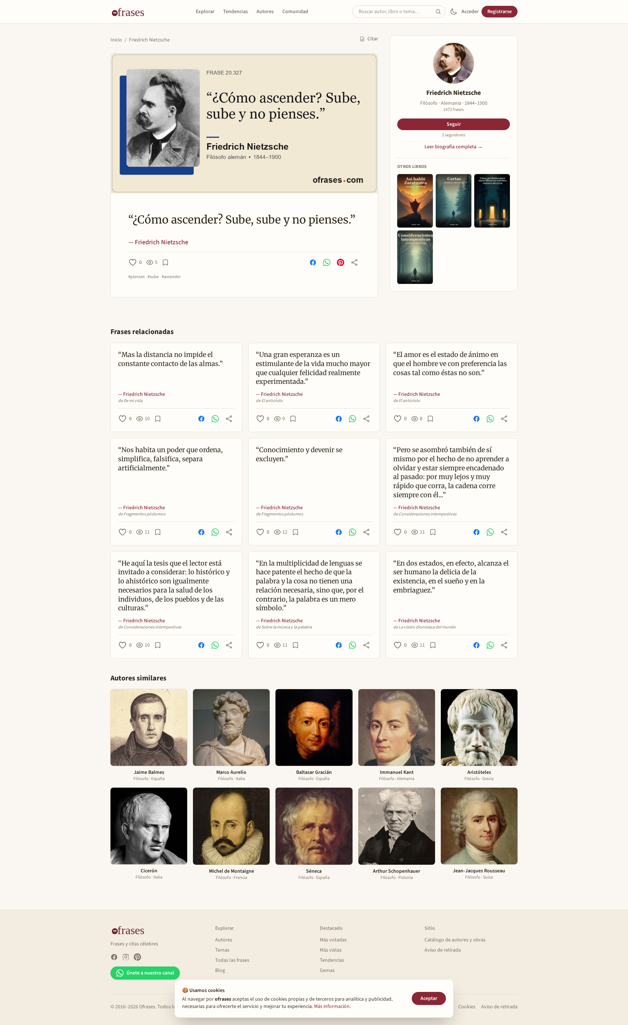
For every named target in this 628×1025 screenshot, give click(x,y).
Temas (222, 950)
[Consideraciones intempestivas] (415, 257)
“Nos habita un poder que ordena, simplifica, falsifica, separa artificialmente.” (170, 459)
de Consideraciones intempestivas (424, 514)
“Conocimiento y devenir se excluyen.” (299, 454)
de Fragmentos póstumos (141, 514)
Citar (372, 39)
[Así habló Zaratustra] (415, 201)
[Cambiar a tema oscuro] (453, 11)
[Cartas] (453, 201)
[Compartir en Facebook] (313, 262)
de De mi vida (130, 401)
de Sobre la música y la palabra (284, 627)
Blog (220, 970)
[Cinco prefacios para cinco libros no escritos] (492, 201)
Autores (265, 11)
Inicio (116, 40)
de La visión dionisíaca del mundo (424, 627)
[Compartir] (354, 262)
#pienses (136, 277)
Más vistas (331, 950)
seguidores (453, 135)
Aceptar (428, 998)
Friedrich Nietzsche (149, 40)
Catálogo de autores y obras (455, 940)
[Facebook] (114, 957)
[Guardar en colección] (165, 262)
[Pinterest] (137, 957)
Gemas (327, 970)
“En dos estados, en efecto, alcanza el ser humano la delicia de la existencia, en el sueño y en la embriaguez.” (451, 576)
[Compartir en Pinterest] (340, 262)
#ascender (171, 277)
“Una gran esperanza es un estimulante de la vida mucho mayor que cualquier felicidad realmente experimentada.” (313, 368)
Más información (332, 1006)
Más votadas (333, 940)
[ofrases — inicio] (130, 12)
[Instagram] (125, 957)
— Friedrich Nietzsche (158, 242)
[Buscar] (440, 11)
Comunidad (295, 11)
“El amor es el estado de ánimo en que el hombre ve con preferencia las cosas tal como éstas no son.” (450, 363)
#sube (153, 277)
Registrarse (499, 11)
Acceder (470, 11)
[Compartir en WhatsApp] (327, 262)
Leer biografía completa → (453, 146)
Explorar (205, 11)
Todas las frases (232, 960)
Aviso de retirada (442, 950)
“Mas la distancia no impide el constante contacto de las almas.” (170, 359)
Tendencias (235, 11)
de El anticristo (269, 401)
